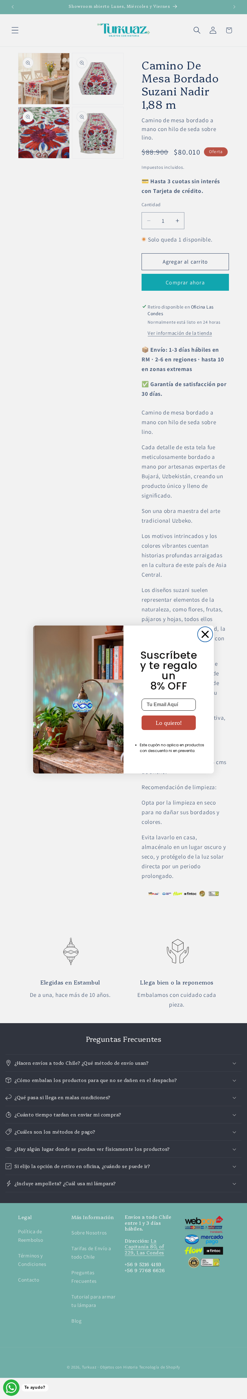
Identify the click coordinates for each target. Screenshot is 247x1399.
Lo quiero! (169, 722)
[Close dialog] (205, 634)
